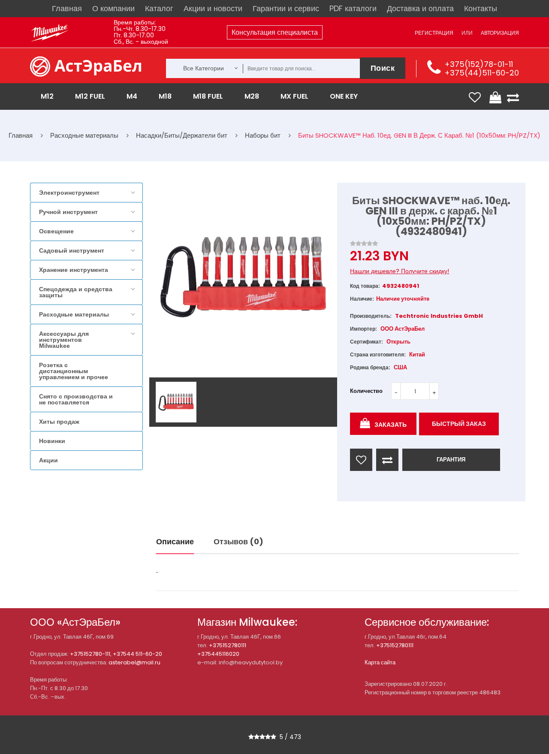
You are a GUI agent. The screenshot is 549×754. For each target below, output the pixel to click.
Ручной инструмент (68, 211)
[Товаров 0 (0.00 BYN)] (496, 97)
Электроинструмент (69, 192)
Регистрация (434, 32)
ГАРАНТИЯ (451, 459)
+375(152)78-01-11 (478, 64)
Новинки (52, 440)
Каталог (159, 8)
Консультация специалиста (275, 32)
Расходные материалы (74, 314)
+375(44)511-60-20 (481, 72)
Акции (48, 460)
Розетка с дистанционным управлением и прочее (73, 371)
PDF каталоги (353, 8)
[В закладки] (361, 460)
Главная (67, 8)
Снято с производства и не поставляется (76, 399)
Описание (175, 541)
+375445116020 (218, 654)
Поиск (383, 68)
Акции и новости (213, 8)
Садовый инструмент (71, 250)
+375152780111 (227, 645)
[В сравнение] (387, 460)
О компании (113, 8)
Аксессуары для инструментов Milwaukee (64, 339)
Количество (366, 391)
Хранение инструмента (73, 269)
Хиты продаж (59, 421)
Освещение (56, 231)
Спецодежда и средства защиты (75, 292)
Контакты (480, 8)
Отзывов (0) (238, 541)
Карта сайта (380, 662)
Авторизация (500, 32)
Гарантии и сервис (286, 8)
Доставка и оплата (420, 8)
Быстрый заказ (459, 423)
